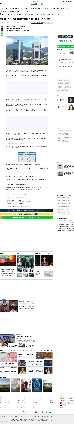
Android (50, 404)
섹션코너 (18, 405)
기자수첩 (59, 96)
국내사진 (34, 398)
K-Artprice (62, 3)
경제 (16, 8)
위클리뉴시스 (72, 3)
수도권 (32, 8)
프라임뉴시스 (67, 3)
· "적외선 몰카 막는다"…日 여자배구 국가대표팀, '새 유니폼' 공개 (65, 224)
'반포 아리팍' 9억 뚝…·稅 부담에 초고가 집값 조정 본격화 (8, 368)
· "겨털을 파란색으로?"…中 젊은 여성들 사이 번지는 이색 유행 (65, 228)
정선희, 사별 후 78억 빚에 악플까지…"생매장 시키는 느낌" (8, 364)
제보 (67, 8)
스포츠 (42, 8)
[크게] (52, 23)
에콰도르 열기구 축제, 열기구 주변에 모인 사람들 (8, 269)
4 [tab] (52, 253)
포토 (54, 8)
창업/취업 (37, 14)
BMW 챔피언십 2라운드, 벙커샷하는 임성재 (8, 273)
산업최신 (7, 14)
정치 (10, 8)
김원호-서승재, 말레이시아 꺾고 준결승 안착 (8, 271)
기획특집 (23, 402)
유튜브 (64, 400)
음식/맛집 (31, 14)
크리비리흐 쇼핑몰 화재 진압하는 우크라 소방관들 (8, 275)
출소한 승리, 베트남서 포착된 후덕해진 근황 (26, 301)
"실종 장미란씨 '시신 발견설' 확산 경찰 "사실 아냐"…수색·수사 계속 (24, 337)
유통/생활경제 (19, 14)
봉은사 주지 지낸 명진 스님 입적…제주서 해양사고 (8, 372)
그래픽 (34, 400)
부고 (21, 407)
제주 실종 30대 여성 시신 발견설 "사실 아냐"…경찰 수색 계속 (30, 363)
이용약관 (34, 416)
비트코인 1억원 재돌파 (4, 267)
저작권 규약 (22, 416)
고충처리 (26, 416)
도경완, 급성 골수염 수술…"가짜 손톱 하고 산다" (27, 311)
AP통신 (50, 398)
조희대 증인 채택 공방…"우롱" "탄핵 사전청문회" (13, 347)
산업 (21, 8)
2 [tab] (49, 253)
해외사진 (39, 398)
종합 (11, 350)
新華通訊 (50, 400)
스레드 (64, 405)
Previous (0, 345)
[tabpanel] (44, 262)
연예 (45, 8)
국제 (13, 8)
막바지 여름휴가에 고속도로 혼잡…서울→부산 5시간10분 (11, 11)
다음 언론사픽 (71, 398)
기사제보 (30, 416)
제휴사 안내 (12, 416)
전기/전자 (49, 14)
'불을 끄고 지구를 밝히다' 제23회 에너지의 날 (43, 267)
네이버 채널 (63, 398)
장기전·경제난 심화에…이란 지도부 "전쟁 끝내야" (30, 347)
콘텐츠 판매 (17, 416)
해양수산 (59, 14)
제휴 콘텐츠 (63, 8)
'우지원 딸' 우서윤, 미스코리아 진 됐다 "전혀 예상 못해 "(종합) (39, 370)
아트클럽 (18, 400)
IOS (49, 407)
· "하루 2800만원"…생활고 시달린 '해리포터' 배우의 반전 (65, 226)
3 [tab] (50, 253)
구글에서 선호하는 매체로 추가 (38, 22)
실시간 (7, 8)
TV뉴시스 (58, 8)
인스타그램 (71, 402)
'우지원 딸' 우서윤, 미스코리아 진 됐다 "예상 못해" (27, 308)
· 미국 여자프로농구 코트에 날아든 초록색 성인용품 (65, 230)
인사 (17, 407)
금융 (19, 8)
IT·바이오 (26, 8)
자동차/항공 (42, 14)
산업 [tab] (70, 49)
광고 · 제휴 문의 (6, 416)
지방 (36, 8)
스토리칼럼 (23, 398)
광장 (51, 8)
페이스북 (71, 400)
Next (36, 345)
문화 (39, 8)
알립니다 (55, 416)
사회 (29, 8)
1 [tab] (48, 253)
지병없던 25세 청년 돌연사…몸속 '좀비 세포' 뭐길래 (27, 304)
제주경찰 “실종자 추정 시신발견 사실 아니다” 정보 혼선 (40, 363)
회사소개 (1, 416)
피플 (58, 162)
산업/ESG (13, 14)
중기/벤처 (54, 14)
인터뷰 (18, 402)
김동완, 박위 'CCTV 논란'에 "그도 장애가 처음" (26, 306)
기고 (23, 400)
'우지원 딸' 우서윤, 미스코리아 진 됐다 (25, 355)
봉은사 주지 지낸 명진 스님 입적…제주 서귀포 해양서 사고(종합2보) (30, 370)
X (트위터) (64, 402)
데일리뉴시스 (24, 405)
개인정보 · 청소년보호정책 (41, 416)
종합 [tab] (73, 49)
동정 (24, 407)
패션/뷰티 (25, 14)
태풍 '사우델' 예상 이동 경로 (39, 273)
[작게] (50, 23)
